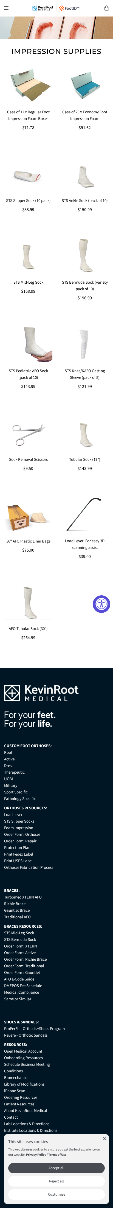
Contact (11, 1117)
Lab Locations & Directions (26, 1124)
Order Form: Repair (20, 841)
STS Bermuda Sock (20, 940)
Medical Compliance (21, 992)
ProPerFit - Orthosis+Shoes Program (34, 1029)
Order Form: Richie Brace (25, 959)
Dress (8, 766)
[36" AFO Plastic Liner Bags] (28, 514)
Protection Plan (17, 848)
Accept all (56, 1168)
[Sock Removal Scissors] (28, 432)
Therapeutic (14, 772)
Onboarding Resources (23, 1058)
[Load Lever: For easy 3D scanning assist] (85, 514)
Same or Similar (17, 999)
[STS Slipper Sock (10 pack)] (28, 173)
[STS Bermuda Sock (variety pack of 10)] (85, 255)
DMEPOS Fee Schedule (23, 986)
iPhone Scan (14, 1091)
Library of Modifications (24, 1084)
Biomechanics (16, 1078)
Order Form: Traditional (24, 966)
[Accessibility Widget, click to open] (101, 604)
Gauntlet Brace (17, 910)
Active (9, 759)
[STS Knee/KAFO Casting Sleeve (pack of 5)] (85, 344)
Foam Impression (18, 828)
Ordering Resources (20, 1097)
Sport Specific (16, 792)
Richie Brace (15, 904)
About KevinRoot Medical (25, 1111)
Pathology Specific (20, 799)
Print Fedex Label (18, 854)
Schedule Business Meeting (27, 1064)
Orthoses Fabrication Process (28, 867)
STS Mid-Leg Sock (19, 933)
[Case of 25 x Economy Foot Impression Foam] (85, 85)
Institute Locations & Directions (30, 1130)
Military (10, 785)
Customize (56, 1194)
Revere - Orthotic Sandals (25, 1035)
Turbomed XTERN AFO (23, 897)
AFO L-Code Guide (19, 979)
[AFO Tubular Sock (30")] (28, 602)
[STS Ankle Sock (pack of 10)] (85, 173)
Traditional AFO (17, 917)
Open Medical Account (23, 1051)
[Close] (105, 1138)
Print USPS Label (18, 861)
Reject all (56, 1181)
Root (8, 752)
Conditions (13, 1071)
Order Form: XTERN (20, 946)
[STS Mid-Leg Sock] (28, 255)
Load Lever (13, 815)
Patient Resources (19, 1104)
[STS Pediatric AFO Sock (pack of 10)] (28, 344)
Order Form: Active (20, 953)
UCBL (9, 779)
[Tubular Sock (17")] (85, 432)
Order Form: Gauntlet (22, 973)
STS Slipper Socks (19, 821)
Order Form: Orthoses (22, 834)
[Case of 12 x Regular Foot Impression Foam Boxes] (28, 85)
